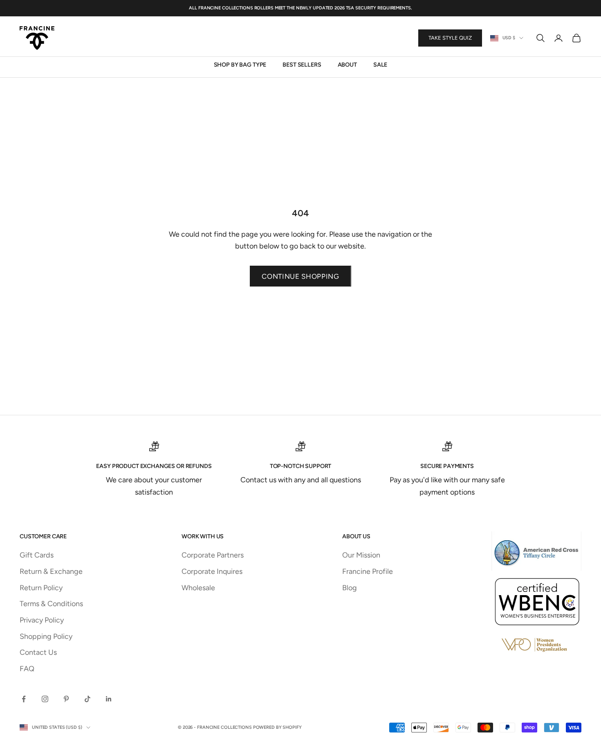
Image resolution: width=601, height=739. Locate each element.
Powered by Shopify (277, 727)
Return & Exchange (51, 571)
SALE (380, 65)
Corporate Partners (213, 555)
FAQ (27, 668)
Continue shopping (300, 276)
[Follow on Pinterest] (66, 699)
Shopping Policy (46, 636)
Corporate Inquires (212, 571)
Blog (349, 587)
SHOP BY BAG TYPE (240, 65)
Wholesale (198, 587)
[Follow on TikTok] (87, 699)
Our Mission (361, 555)
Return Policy (41, 587)
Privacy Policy (42, 620)
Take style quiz (450, 38)
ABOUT (347, 65)
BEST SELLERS (302, 65)
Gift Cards (37, 555)
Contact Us (38, 652)
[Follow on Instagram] (45, 699)
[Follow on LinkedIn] (109, 699)
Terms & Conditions (51, 603)
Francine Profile (367, 571)
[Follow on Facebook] (24, 699)
